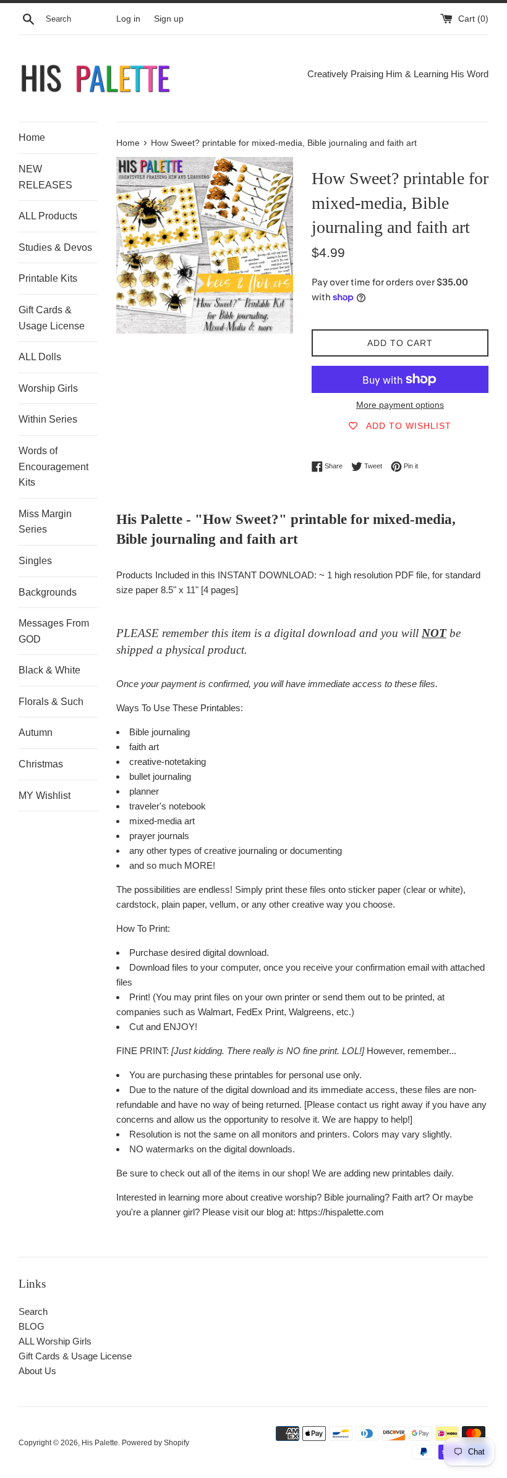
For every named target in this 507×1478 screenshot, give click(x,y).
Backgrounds (48, 592)
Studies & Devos (55, 247)
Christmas (41, 764)
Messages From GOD (54, 631)
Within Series (48, 419)
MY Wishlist (44, 795)
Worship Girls (48, 388)
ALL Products (48, 216)
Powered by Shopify (155, 1442)
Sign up (169, 18)
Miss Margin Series (45, 522)
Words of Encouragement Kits (53, 467)
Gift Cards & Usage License (52, 318)
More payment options (400, 405)
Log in (128, 18)
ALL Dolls (40, 357)
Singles (35, 560)
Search (33, 1311)
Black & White (49, 670)
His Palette (100, 1442)
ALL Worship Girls (55, 1341)
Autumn (36, 732)
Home (32, 137)
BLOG (32, 1326)
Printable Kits (48, 278)
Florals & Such (51, 701)
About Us (37, 1371)
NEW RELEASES (45, 177)
